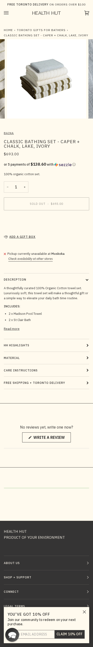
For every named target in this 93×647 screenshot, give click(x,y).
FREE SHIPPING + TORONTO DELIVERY (34, 383)
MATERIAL (12, 358)
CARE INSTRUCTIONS (21, 370)
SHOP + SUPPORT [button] (17, 577)
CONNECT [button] (11, 591)
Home (8, 30)
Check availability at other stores (30, 259)
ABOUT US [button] (12, 563)
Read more (12, 329)
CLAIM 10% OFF (70, 634)
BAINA (9, 133)
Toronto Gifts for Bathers (41, 30)
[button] (46, 164)
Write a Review (51, 438)
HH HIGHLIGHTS (16, 345)
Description (15, 279)
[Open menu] (11, 13)
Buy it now (46, 224)
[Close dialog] (84, 612)
